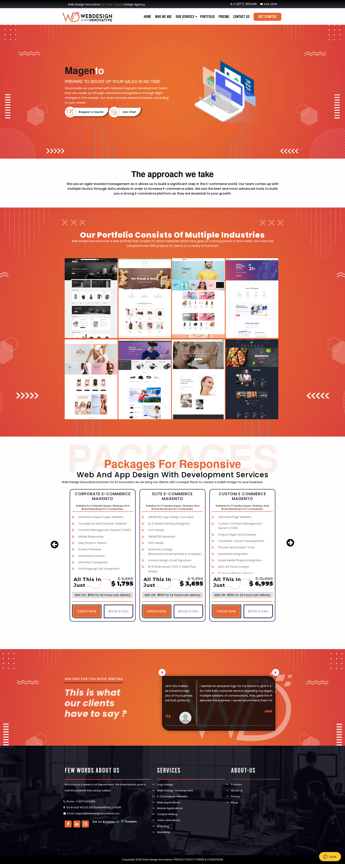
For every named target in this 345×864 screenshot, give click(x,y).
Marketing (163, 832)
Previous (160, 671)
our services (185, 16)
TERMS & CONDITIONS (209, 859)
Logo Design (165, 784)
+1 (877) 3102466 (245, 4)
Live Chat (270, 4)
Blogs (234, 802)
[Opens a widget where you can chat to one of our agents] (330, 857)
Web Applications (168, 802)
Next (273, 671)
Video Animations (168, 820)
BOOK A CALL (118, 611)
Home (147, 16)
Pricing (224, 16)
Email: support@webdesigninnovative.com (93, 813)
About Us (237, 790)
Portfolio (207, 16)
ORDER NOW (86, 611)
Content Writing (167, 814)
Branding (163, 826)
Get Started (267, 16)
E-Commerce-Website (172, 796)
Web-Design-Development (175, 790)
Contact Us (241, 16)
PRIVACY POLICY (184, 859)
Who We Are (163, 16)
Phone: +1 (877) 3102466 (80, 801)
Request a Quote (91, 112)
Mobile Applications (170, 808)
